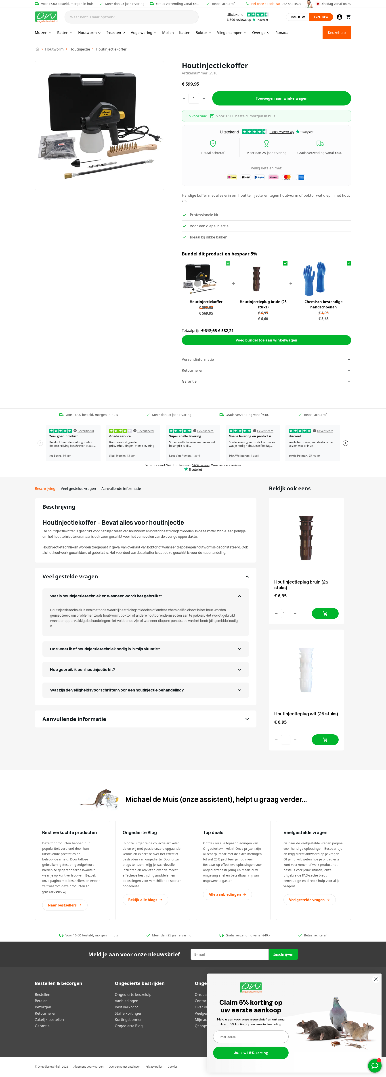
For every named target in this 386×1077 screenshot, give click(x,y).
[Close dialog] (376, 979)
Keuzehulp (337, 32)
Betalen (41, 1000)
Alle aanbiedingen (225, 894)
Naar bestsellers (62, 905)
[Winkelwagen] (348, 17)
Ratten (62, 32)
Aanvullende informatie (121, 488)
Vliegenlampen (229, 32)
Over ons (202, 1007)
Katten (184, 32)
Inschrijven (283, 954)
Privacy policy (154, 1067)
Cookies (173, 1067)
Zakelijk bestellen (49, 1019)
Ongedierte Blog (129, 1025)
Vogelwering (141, 32)
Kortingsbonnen (129, 1019)
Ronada (281, 32)
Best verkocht (126, 1007)
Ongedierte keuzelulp (133, 994)
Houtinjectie (79, 49)
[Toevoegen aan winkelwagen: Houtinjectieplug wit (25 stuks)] (325, 739)
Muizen (41, 32)
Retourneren (46, 1013)
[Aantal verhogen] (295, 613)
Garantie (42, 1025)
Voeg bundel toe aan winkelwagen (266, 340)
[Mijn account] (339, 17)
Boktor (201, 32)
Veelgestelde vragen (307, 899)
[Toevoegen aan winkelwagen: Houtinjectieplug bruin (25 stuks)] (325, 613)
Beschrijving (45, 488)
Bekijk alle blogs (142, 899)
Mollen (168, 32)
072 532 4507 (291, 4)
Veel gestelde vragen (78, 488)
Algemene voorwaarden (88, 1067)
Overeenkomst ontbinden (124, 1067)
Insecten (114, 32)
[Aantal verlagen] (276, 613)
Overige (259, 32)
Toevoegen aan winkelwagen (282, 98)
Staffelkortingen (128, 1013)
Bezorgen (43, 1007)
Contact (201, 1000)
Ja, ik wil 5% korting (251, 1052)
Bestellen (42, 994)
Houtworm (87, 32)
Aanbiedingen (126, 1000)
